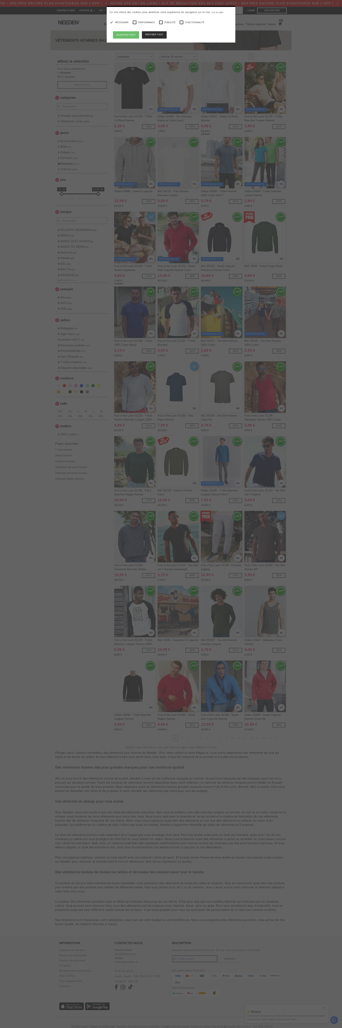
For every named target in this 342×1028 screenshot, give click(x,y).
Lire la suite (217, 12)
